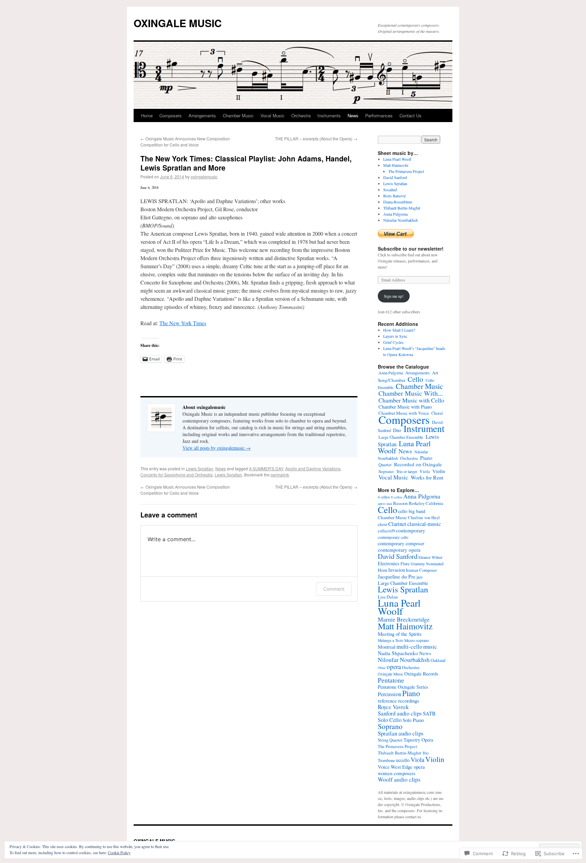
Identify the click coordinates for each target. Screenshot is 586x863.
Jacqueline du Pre (396, 576)
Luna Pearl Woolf (397, 159)
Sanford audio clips (400, 713)
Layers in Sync (395, 336)
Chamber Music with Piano (405, 407)
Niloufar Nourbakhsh (400, 220)
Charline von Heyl (424, 518)
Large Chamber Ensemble (400, 437)
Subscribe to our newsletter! (411, 248)
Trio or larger (406, 471)
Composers (170, 115)
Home (147, 115)
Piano (426, 457)
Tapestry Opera (418, 740)
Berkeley (417, 503)
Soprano (386, 471)
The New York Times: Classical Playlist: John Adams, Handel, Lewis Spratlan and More (246, 163)
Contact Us (410, 115)
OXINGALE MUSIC (178, 23)
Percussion (389, 694)
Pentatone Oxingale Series (403, 687)
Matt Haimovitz (395, 165)
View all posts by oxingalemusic (216, 448)
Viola (424, 471)
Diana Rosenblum (397, 201)
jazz (419, 577)
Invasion (396, 570)
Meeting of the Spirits (400, 633)
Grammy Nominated (427, 563)
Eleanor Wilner (430, 557)
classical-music (424, 524)
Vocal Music (272, 115)
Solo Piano (413, 720)
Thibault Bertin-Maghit (401, 208)
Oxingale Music (390, 673)
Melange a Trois (390, 640)
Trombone (386, 760)
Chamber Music (238, 115)
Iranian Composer (421, 570)
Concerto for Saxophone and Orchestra (176, 474)
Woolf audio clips (399, 779)
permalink (280, 474)
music (430, 646)
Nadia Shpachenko (398, 653)
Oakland (438, 660)
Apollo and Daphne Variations (312, 468)
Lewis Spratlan (199, 468)
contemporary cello (393, 537)
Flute (405, 564)
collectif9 (386, 531)
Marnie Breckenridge (404, 619)
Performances (379, 115)
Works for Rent (427, 477)
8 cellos (396, 497)
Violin (438, 471)
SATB (429, 713)
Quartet (385, 465)
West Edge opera (408, 766)
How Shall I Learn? (399, 330)
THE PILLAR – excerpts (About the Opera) (316, 138)
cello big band (411, 511)
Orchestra (301, 115)
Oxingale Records (421, 673)
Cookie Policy (119, 852)
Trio (425, 753)
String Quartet (390, 740)
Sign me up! (394, 296)
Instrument (424, 428)
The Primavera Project (406, 171)
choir (382, 524)
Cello (415, 379)
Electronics (388, 563)
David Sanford (395, 177)
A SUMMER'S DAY (266, 468)
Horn (382, 570)
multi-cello (409, 646)
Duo (397, 430)
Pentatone (391, 680)
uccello (403, 760)
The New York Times (182, 323)
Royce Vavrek (393, 707)
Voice (384, 766)
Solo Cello (390, 720)
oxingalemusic (204, 176)
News (353, 115)
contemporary (410, 530)
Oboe (382, 667)
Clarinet (397, 524)
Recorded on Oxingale (418, 464)
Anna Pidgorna (395, 214)
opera (394, 666)
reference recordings (398, 700)
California (434, 503)
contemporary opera (399, 549)
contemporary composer (401, 543)
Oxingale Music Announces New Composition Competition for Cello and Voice (185, 142)
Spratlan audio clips (401, 733)
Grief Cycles (393, 342)
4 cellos (384, 496)
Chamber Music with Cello (411, 400)
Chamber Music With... (410, 393)
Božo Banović (394, 195)
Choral (437, 413)
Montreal (386, 647)
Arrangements (202, 115)
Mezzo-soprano (416, 640)
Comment (334, 589)
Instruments (329, 115)
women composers (396, 773)
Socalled (390, 189)
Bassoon (400, 503)
